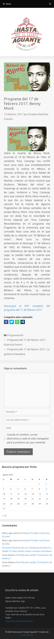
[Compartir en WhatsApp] (17, 322)
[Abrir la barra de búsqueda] (50, 4)
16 (47, 494)
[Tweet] (11, 322)
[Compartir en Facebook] (6, 322)
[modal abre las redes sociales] (22, 322)
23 (47, 499)
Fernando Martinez (11, 547)
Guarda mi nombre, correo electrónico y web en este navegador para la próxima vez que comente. (28, 438)
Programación (15, 335)
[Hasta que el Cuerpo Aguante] (27, 34)
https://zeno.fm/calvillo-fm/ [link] (19, 621)
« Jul (4, 515)
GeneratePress (27, 635)
